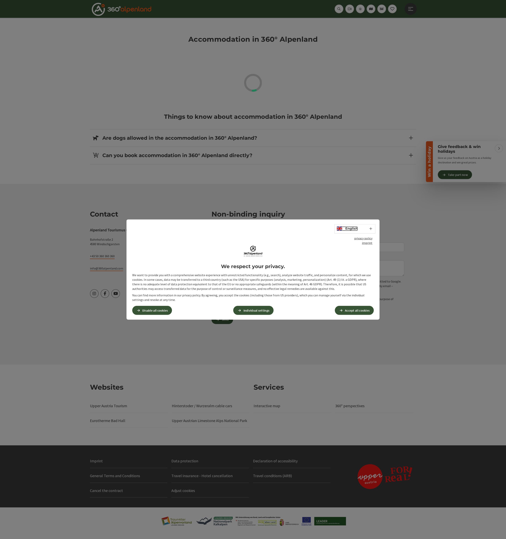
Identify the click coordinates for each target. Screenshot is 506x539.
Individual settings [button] (257, 310)
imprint (367, 243)
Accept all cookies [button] (357, 310)
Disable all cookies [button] (155, 310)
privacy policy (363, 238)
